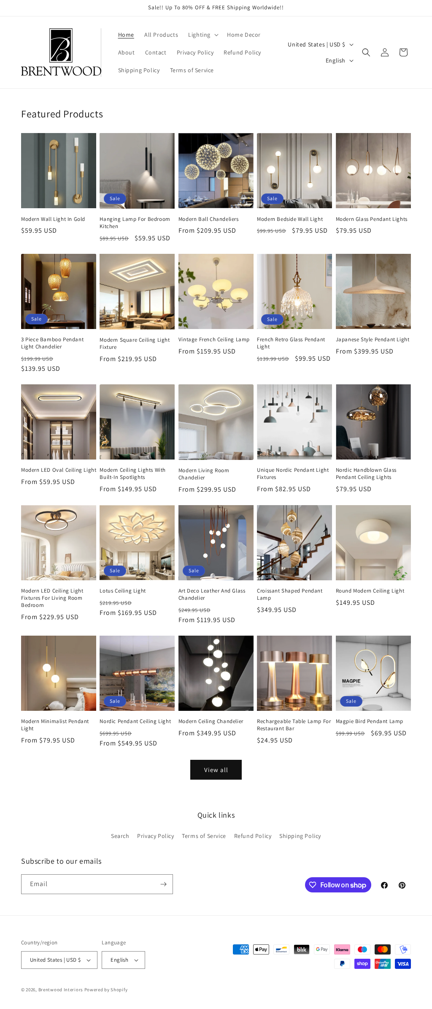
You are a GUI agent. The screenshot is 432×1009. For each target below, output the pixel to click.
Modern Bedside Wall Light (290, 219)
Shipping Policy (300, 836)
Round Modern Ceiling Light (370, 590)
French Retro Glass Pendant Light (291, 343)
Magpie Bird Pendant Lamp (369, 721)
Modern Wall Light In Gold (53, 219)
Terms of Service (204, 836)
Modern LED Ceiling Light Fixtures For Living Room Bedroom (52, 598)
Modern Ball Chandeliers (208, 219)
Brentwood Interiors (60, 990)
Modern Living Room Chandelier (204, 474)
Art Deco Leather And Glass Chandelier (212, 594)
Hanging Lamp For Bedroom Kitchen (135, 223)
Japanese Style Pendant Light (373, 339)
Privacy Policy (155, 836)
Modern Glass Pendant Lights (372, 219)
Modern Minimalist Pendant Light (55, 725)
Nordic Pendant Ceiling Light (135, 721)
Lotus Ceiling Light (123, 590)
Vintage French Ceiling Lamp (214, 339)
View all (216, 770)
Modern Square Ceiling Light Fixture (135, 344)
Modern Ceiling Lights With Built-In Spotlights (133, 474)
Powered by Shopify (106, 990)
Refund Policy (253, 836)
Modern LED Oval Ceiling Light (58, 470)
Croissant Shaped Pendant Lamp (289, 594)
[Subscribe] (163, 884)
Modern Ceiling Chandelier (210, 721)
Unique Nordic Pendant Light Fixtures (293, 474)
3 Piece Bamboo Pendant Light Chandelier (52, 343)
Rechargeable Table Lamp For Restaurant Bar (294, 725)
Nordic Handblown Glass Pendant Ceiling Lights (366, 474)
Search (120, 836)
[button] (202, 35)
